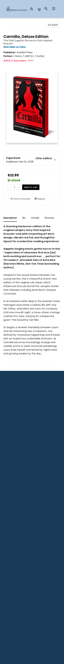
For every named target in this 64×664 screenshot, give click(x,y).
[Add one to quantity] (19, 187)
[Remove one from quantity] (10, 187)
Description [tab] (10, 218)
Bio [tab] (24, 218)
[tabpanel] (32, 293)
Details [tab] (35, 218)
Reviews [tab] (49, 218)
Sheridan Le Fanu (14, 47)
